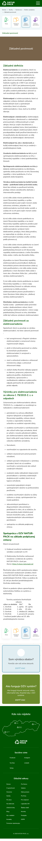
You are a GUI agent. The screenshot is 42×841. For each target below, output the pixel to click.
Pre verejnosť (25, 800)
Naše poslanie (25, 792)
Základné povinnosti (10, 33)
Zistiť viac (20, 668)
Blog (7, 811)
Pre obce (9, 800)
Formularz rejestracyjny (13, 823)
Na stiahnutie (10, 804)
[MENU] (38, 3)
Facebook (12, 758)
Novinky (23, 811)
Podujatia (23, 815)
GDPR (23, 819)
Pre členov (24, 784)
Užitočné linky (10, 807)
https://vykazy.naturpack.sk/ (22, 564)
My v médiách (10, 815)
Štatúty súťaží (25, 807)
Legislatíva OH (25, 804)
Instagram (27, 758)
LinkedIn (26, 763)
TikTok (11, 768)
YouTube (12, 763)
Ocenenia (9, 792)
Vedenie (23, 788)
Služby (8, 796)
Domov (8, 784)
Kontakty (9, 819)
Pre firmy (23, 796)
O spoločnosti (10, 788)
